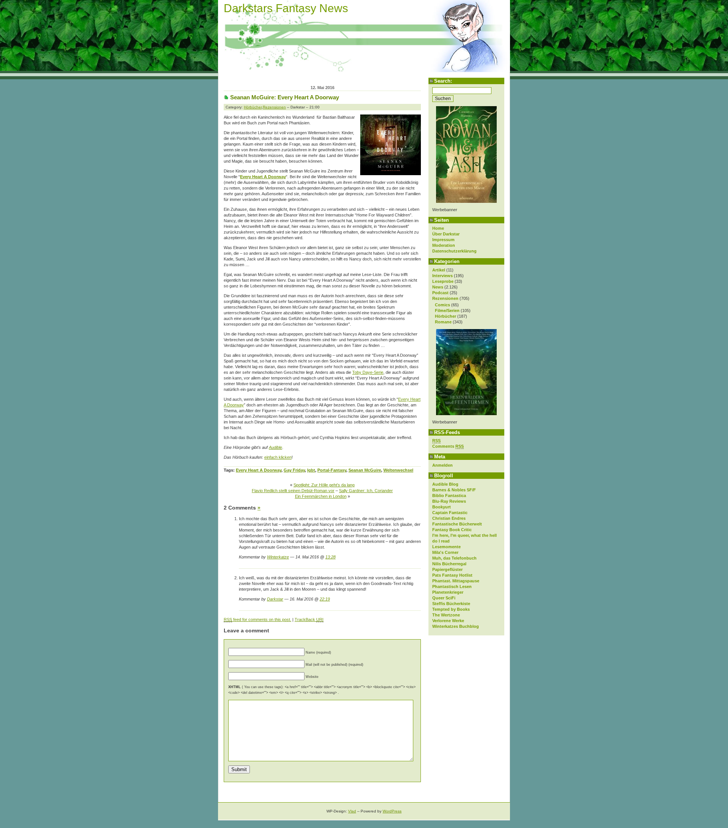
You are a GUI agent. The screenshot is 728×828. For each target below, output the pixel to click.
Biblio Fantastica (449, 495)
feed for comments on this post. (257, 619)
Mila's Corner (445, 552)
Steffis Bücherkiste (451, 603)
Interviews (442, 275)
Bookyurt (441, 507)
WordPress (392, 811)
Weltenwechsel (398, 470)
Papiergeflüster (447, 569)
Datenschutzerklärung (454, 251)
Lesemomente (446, 546)
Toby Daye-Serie (367, 372)
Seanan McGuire (364, 470)
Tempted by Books (451, 609)
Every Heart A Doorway (263, 176)
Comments (448, 446)
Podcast (440, 292)
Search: (443, 81)
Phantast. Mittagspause (455, 581)
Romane (443, 322)
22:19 (325, 599)
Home (438, 228)
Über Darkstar (446, 234)
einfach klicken (278, 457)
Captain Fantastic (450, 512)
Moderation (443, 245)
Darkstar (275, 599)
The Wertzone (446, 615)
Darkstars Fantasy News (286, 8)
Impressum (443, 239)
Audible (275, 447)
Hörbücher (445, 316)
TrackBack (309, 619)
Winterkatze (278, 557)
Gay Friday (294, 470)
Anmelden (442, 465)
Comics (442, 305)
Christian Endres (449, 518)
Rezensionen (445, 298)
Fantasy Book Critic (452, 529)
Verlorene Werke (448, 620)
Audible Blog (445, 484)
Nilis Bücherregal (449, 563)
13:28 (330, 557)
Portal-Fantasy (331, 470)
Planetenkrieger (447, 592)
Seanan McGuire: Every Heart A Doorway (284, 97)
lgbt (311, 470)
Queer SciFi (443, 598)
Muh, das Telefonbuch (454, 558)
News (437, 287)
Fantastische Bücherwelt (457, 524)
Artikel (438, 270)
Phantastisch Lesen (452, 586)
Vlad (352, 811)
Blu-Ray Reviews (449, 501)
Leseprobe (442, 281)
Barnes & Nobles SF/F (454, 490)
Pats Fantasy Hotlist (452, 575)
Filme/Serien (447, 310)
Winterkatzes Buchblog (455, 626)
